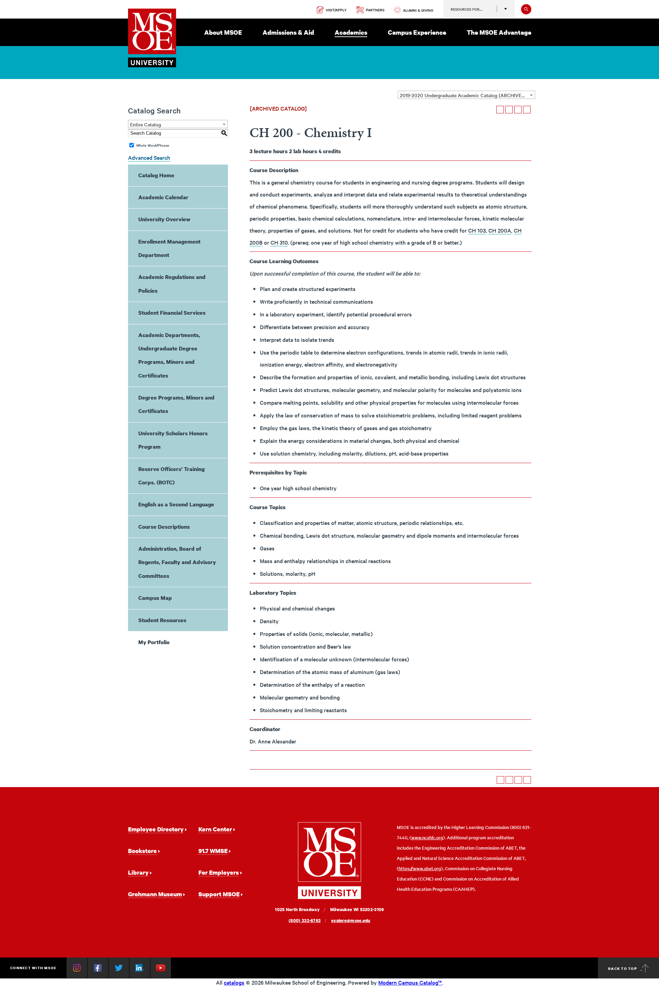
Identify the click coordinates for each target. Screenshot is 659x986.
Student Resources (162, 620)
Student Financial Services (172, 312)
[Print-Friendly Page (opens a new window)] (518, 109)
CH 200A (499, 230)
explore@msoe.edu (350, 920)
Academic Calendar (163, 197)
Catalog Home (156, 175)
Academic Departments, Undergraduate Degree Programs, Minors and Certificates (169, 355)
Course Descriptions (164, 526)
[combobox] (466, 95)
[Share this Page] (509, 109)
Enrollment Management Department (169, 248)
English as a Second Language (176, 504)
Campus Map (155, 598)
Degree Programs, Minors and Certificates (176, 404)
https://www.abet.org (419, 868)
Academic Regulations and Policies (172, 283)
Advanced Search (149, 157)
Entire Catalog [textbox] (145, 124)
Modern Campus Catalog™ (410, 982)
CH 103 (477, 230)
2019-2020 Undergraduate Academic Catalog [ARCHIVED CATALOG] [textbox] (467, 95)
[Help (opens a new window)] (527, 109)
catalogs (234, 982)
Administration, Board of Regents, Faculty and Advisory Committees (177, 562)
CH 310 (279, 242)
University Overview (164, 219)
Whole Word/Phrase (152, 145)
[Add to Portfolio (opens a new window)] (500, 109)
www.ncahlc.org (427, 837)
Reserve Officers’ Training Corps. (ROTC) (171, 475)
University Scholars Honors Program (173, 439)
